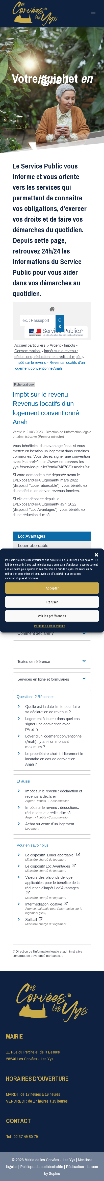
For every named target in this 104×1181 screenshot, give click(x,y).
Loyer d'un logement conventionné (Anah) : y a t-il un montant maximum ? (53, 741)
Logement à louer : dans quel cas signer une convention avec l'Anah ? (52, 723)
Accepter (52, 587)
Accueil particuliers (30, 345)
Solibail (31, 919)
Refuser (52, 601)
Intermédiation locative (44, 904)
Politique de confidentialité (49, 626)
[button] (96, 554)
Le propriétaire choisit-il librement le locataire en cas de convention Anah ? (54, 758)
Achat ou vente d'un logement (49, 824)
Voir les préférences (52, 615)
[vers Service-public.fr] (56, 332)
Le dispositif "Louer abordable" (50, 855)
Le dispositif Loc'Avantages (48, 866)
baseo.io (57, 956)
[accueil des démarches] (52, 308)
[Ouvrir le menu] (93, 13)
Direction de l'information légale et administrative (49, 951)
